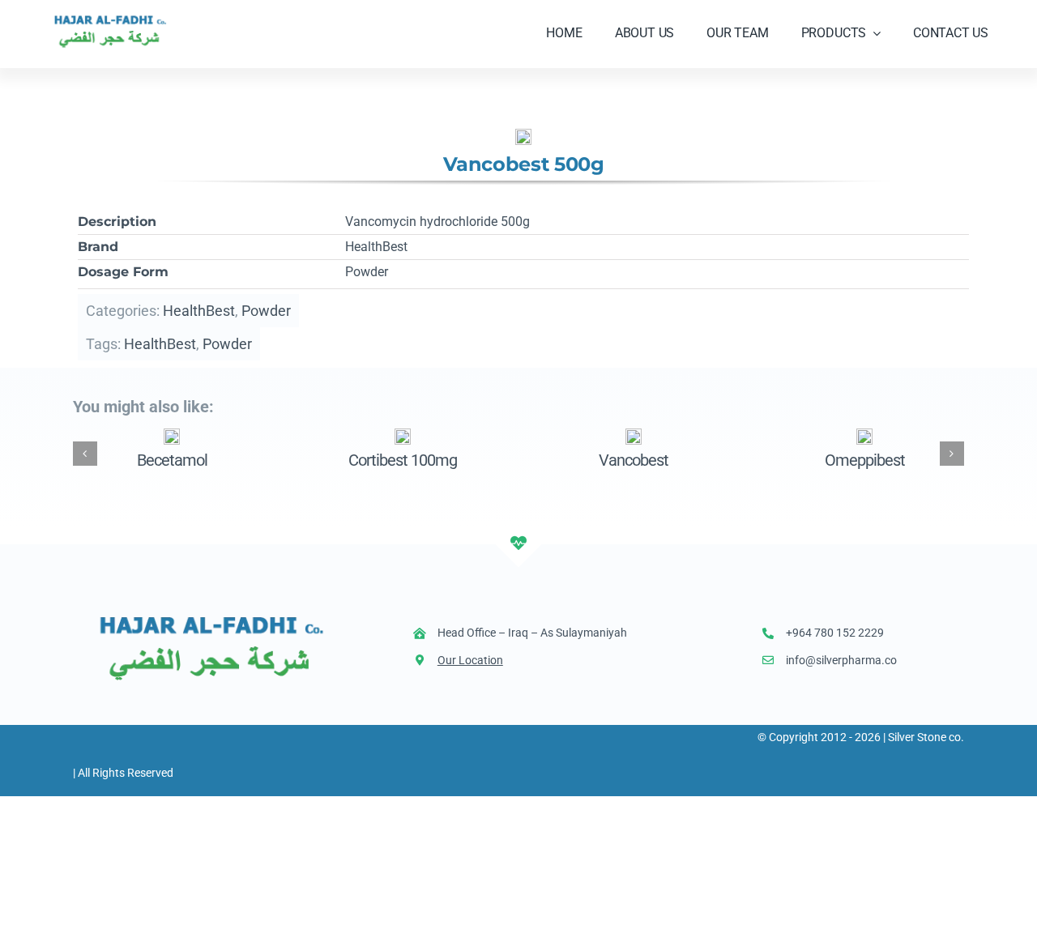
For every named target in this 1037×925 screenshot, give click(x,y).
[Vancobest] (633, 435)
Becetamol (172, 460)
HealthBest (199, 310)
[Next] (952, 453)
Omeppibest (865, 460)
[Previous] (85, 453)
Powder (266, 310)
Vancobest (633, 460)
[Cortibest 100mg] (403, 435)
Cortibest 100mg (402, 460)
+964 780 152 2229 (835, 632)
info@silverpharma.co (841, 660)
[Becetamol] (172, 435)
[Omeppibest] (864, 435)
